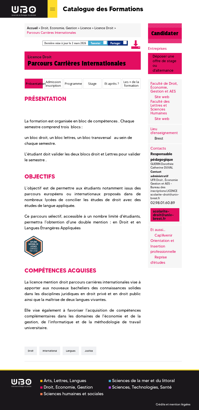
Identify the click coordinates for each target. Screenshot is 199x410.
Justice (89, 350)
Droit (30, 350)
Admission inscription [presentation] (53, 83)
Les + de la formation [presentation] (131, 83)
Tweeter (96, 43)
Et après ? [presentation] (112, 83)
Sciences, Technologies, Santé (142, 387)
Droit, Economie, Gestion (68, 387)
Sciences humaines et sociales (73, 393)
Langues (70, 350)
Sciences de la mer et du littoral (143, 380)
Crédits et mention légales (173, 404)
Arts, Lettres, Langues (65, 380)
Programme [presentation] (73, 83)
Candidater (164, 33)
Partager (115, 43)
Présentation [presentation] (34, 83)
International (50, 350)
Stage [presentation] (92, 83)
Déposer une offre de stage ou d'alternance (164, 63)
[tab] (34, 83)
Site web (162, 97)
